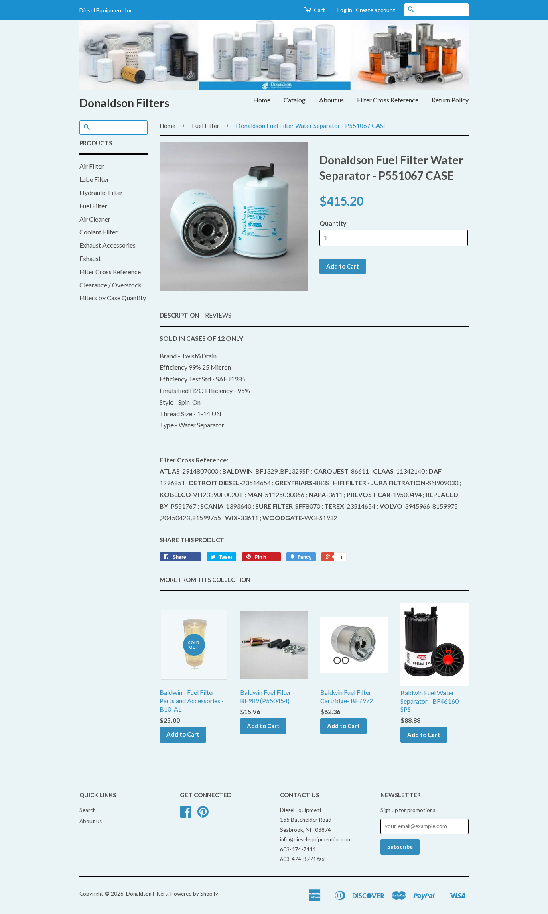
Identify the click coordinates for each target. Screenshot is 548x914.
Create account (375, 9)
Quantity (333, 223)
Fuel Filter (93, 206)
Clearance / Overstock (110, 285)
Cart (319, 9)
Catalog (295, 100)
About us (331, 100)
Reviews (218, 315)
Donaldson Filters (124, 103)
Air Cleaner (94, 219)
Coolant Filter (98, 232)
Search (87, 810)
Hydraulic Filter (101, 192)
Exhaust (90, 258)
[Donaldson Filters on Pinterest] (203, 814)
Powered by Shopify (194, 893)
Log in (344, 9)
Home (261, 100)
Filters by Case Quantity (112, 297)
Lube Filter (94, 179)
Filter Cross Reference (387, 100)
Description (179, 315)
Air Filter (91, 166)
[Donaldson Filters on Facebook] (186, 814)
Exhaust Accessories (107, 245)
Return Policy (450, 100)
